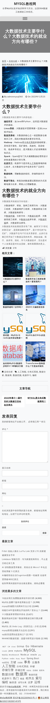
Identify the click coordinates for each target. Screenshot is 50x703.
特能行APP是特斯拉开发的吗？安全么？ (21, 610)
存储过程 (20, 670)
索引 (38, 678)
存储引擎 (8, 670)
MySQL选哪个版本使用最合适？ (17, 602)
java (10, 650)
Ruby (18, 659)
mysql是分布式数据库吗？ (37, 400)
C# (9, 647)
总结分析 (8, 372)
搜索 (4, 527)
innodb (4, 651)
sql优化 (5, 662)
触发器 (13, 682)
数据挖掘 (10, 216)
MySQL (30, 650)
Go (27, 646)
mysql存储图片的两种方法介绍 (16, 606)
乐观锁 (20, 663)
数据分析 (34, 216)
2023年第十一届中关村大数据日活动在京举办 (13, 401)
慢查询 (41, 670)
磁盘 (22, 678)
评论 (5, 429)
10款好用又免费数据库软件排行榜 (18, 598)
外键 (32, 666)
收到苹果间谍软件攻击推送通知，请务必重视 (23, 583)
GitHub (20, 646)
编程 (6, 121)
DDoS (13, 647)
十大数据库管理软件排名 (13, 614)
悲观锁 (35, 670)
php (39, 655)
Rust (23, 658)
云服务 (36, 662)
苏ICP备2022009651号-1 (25, 698)
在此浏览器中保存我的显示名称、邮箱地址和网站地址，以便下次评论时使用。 (24, 512)
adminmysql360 (15, 96)
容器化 (29, 670)
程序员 (30, 678)
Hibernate (37, 646)
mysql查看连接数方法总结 (14, 630)
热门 (16, 678)
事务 (27, 662)
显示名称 (6, 468)
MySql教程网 (25, 4)
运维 (37, 682)
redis (12, 658)
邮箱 (4, 480)
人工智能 (34, 163)
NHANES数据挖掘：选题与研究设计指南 (21, 638)
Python (5, 659)
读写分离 (22, 682)
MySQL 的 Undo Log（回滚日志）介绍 (20, 626)
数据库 (7, 135)
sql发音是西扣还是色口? (13, 634)
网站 (4, 493)
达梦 (30, 682)
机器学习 (8, 163)
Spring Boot (33, 658)
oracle (33, 654)
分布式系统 (29, 142)
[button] (25, 18)
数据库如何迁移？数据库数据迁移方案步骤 (22, 618)
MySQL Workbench (10, 655)
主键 (13, 662)
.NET (4, 646)
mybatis (18, 651)
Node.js (25, 654)
